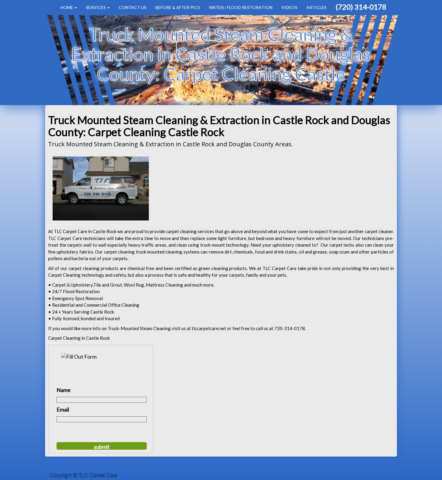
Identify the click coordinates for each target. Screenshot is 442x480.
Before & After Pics (177, 7)
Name (64, 390)
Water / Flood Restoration (240, 7)
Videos (289, 7)
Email (63, 409)
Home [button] (67, 7)
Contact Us (132, 7)
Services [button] (96, 7)
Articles (316, 7)
